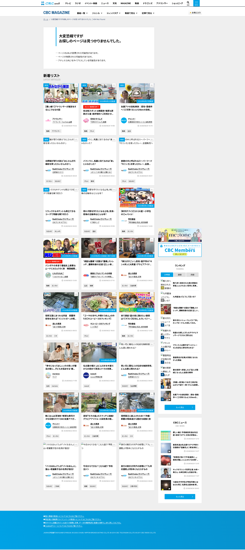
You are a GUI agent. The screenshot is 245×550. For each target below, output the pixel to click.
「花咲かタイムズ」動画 (98, 122)
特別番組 (131, 219)
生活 (129, 131)
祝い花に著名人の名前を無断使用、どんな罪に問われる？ (136, 367)
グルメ (92, 131)
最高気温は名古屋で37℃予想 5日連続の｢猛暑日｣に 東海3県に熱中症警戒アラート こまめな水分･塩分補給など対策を (185, 449)
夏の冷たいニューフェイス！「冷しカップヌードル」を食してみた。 (185, 321)
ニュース (105, 3)
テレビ (68, 3)
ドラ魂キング (94, 222)
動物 (92, 181)
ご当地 (57, 486)
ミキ (55, 336)
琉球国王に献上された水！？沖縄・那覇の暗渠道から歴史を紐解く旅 (136, 417)
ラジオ (78, 3)
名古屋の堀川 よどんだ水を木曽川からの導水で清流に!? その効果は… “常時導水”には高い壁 (98, 368)
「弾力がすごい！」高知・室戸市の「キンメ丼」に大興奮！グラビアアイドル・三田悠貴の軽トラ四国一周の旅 (136, 264)
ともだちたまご (58, 273)
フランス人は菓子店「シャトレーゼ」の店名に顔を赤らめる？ (185, 346)
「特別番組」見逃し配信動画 (138, 222)
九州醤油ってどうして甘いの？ (184, 297)
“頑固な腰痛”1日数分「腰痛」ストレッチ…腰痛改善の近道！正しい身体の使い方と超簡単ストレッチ (98, 264)
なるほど (58, 181)
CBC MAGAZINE (56, 12)
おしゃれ (57, 231)
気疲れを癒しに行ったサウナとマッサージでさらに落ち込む (185, 334)
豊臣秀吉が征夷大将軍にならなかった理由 (185, 358)
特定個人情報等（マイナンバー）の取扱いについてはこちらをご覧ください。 (73, 519)
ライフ (54, 377)
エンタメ (130, 231)
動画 (137, 3)
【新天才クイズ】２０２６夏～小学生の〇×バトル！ (136, 213)
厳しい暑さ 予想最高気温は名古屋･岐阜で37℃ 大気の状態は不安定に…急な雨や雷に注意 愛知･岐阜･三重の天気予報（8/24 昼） (186, 436)
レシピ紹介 (94, 327)
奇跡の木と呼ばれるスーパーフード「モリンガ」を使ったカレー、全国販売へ (136, 164)
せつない (49, 181)
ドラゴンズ (147, 3)
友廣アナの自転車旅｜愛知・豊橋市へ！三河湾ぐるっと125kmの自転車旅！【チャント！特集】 (136, 109)
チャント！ (131, 119)
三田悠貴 (133, 286)
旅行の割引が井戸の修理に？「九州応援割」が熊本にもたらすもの (136, 467)
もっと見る (180, 407)
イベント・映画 (91, 3)
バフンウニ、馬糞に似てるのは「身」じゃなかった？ (98, 162)
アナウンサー (162, 3)
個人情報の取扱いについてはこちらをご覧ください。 (64, 516)
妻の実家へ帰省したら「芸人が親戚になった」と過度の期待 (185, 371)
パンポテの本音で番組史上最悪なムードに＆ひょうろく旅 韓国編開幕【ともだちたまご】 (60, 268)
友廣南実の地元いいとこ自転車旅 (140, 122)
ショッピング (177, 3)
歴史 (94, 231)
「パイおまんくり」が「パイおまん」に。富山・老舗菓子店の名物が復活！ (60, 467)
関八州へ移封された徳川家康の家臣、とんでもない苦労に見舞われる (185, 285)
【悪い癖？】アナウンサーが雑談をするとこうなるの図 (60, 108)
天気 (115, 3)
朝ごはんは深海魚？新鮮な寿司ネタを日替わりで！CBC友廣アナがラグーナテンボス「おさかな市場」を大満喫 (61, 420)
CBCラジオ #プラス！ (135, 172)
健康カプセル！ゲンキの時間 (101, 273)
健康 (91, 286)
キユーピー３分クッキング (100, 324)
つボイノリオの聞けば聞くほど (101, 172)
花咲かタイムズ (96, 119)
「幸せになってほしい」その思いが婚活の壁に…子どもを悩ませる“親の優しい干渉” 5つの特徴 (60, 368)
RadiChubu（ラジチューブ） (63, 169)
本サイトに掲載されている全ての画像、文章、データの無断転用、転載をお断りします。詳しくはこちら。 (83, 523)
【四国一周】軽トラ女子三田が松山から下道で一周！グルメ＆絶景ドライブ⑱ (185, 385)
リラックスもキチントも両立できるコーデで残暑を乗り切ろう (60, 213)
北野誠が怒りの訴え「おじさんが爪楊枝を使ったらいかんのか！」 (60, 162)
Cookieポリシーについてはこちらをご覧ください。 (63, 526)
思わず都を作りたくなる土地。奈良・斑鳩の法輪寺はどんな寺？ (98, 213)
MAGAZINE (126, 3)
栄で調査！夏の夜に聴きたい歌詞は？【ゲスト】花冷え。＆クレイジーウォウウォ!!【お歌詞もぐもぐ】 (136, 318)
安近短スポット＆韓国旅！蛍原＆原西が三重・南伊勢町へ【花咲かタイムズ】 (98, 114)
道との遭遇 (132, 273)
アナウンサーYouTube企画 (62, 122)
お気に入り (196, 13)
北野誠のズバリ (58, 172)
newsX (93, 374)
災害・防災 (133, 486)
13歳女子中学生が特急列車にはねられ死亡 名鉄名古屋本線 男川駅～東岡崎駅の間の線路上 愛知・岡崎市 (185, 486)
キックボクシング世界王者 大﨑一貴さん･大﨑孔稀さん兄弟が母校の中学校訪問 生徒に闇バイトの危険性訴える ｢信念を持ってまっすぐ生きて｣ (186, 474)
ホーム (45, 19)
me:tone (56, 374)
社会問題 (133, 386)
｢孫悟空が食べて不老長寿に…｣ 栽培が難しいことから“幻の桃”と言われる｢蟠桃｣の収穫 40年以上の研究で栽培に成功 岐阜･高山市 (186, 461)
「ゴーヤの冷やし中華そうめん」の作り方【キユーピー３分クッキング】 (98, 317)
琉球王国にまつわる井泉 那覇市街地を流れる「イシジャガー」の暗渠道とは (61, 318)
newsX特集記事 (96, 377)
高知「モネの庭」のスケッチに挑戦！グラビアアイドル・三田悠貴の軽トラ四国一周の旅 (98, 419)
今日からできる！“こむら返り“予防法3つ (98, 467)
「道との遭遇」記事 (134, 277)
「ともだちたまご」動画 (60, 277)
